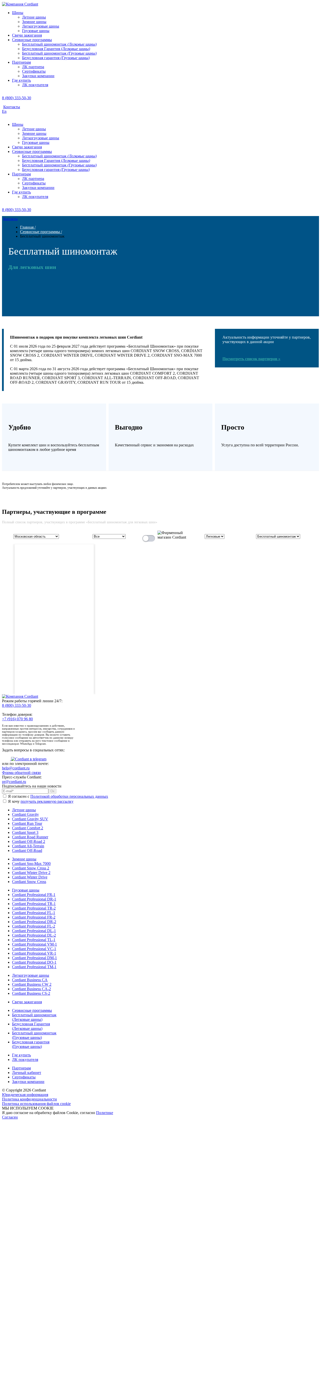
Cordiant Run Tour (27, 823)
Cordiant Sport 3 (25, 832)
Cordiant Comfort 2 (27, 828)
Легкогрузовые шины (30, 975)
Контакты (11, 107)
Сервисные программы (32, 1010)
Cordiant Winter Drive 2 (31, 872)
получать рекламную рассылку (47, 801)
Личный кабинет (26, 1072)
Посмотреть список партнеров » (251, 359)
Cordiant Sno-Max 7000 (31, 863)
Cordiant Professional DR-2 (34, 922)
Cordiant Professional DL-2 (34, 935)
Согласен (10, 1117)
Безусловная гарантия (30, 1044)
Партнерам (21, 1068)
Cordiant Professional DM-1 (34, 958)
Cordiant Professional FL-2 (33, 926)
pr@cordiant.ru (14, 781)
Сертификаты (24, 1077)
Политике (104, 1113)
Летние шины (24, 810)
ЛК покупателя (25, 1059)
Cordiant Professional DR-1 (34, 899)
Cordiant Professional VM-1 (34, 944)
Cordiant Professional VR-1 (34, 953)
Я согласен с (57, 796)
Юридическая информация (25, 1094)
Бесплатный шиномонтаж (34, 1017)
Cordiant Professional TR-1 (34, 904)
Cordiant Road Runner (30, 837)
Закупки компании (28, 1081)
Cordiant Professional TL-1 (33, 940)
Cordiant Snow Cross (29, 881)
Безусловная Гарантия (31, 1026)
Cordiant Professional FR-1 (33, 894)
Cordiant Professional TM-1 (34, 967)
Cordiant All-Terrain (28, 846)
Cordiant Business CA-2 (31, 989)
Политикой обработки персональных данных (69, 796)
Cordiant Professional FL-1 (33, 913)
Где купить (21, 1055)
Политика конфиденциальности (29, 1099)
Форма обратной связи (21, 772)
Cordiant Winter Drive (29, 877)
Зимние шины (24, 859)
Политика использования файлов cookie (36, 1104)
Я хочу (40, 801)
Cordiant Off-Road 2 (28, 841)
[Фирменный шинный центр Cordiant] (168, 537)
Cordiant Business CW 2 (31, 984)
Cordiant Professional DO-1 (34, 962)
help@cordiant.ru (16, 768)
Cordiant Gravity (25, 814)
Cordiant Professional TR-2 (34, 908)
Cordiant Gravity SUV (30, 819)
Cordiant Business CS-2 (31, 993)
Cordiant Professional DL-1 (34, 931)
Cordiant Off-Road (27, 850)
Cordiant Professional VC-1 (34, 949)
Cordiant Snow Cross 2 (30, 868)
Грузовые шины (25, 890)
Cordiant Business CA (30, 980)
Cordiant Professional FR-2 (33, 917)
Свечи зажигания (27, 1002)
